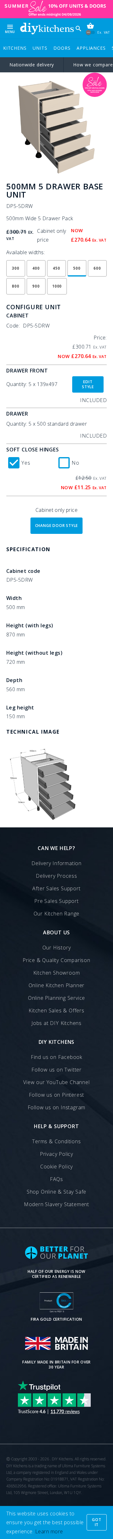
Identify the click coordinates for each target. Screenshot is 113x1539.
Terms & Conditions (56, 1141)
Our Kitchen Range (57, 913)
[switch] (90, 32)
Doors (61, 48)
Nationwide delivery (31, 65)
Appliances (91, 48)
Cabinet (17, 315)
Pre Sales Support (56, 901)
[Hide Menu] (47, 28)
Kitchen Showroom (56, 972)
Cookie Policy (56, 1166)
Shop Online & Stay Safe (56, 1191)
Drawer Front (27, 370)
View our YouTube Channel (56, 1082)
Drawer (17, 413)
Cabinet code (23, 571)
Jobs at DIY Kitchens (56, 1023)
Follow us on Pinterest (56, 1094)
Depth (14, 680)
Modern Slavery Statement (56, 1204)
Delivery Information (56, 863)
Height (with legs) (29, 625)
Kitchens (14, 48)
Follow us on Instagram (57, 1107)
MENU (10, 28)
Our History (56, 947)
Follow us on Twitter (56, 1069)
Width (14, 598)
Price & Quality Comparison (56, 960)
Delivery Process (56, 875)
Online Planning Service (56, 997)
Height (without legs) (34, 652)
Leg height (20, 707)
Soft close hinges (32, 449)
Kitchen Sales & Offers (56, 1010)
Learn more (49, 1531)
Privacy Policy (56, 1153)
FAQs (56, 1179)
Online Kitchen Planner (57, 985)
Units (40, 48)
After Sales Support (56, 888)
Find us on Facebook (56, 1057)
